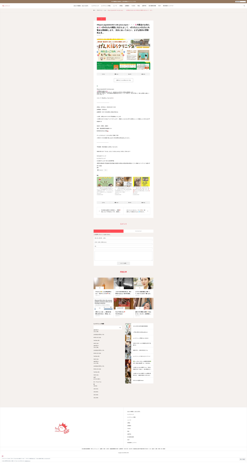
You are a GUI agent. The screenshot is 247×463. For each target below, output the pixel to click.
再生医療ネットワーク (168, 5)
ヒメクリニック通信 (106, 5)
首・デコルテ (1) (97, 381)
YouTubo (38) (96, 340)
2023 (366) (96, 394)
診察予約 (144, 5)
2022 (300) (96, 397)
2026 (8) (95, 385)
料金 (139, 5)
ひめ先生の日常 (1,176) (99, 334)
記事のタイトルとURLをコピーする (123, 80)
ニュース (115, 5)
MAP (159, 5)
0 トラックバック (138, 231)
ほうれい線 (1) (97, 379)
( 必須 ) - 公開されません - (101, 242)
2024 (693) (96, 391)
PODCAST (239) (97, 337)
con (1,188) (96, 331)
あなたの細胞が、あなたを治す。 (81, 5)
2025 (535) (96, 388)
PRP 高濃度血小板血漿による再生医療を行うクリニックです (123, 1)
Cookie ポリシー (27, 460)
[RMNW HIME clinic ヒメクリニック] (6, 5)
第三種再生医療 (152, 5)
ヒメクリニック (95, 5)
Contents (133, 5)
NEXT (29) (96, 343)
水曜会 (121, 5)
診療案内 (127, 5)
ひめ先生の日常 (120, 308)
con (101, 18)
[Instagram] (2, 456)
